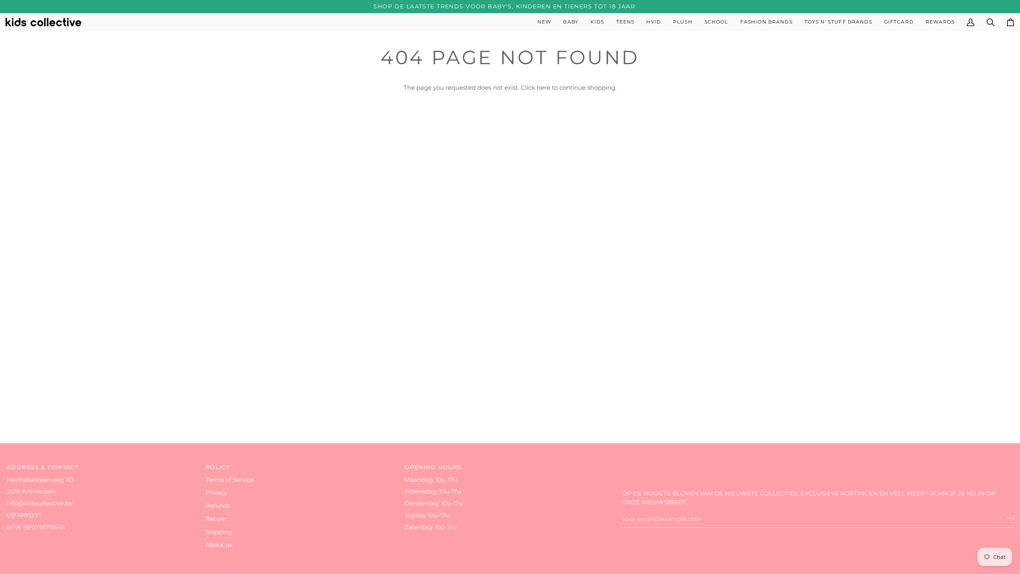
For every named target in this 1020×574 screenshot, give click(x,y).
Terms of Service (230, 480)
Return (216, 519)
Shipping (219, 532)
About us (219, 544)
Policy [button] (218, 467)
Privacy (216, 492)
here (543, 87)
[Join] (1007, 518)
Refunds (218, 505)
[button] (571, 22)
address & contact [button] (42, 467)
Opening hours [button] (433, 467)
